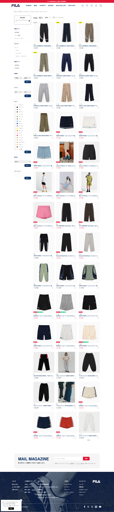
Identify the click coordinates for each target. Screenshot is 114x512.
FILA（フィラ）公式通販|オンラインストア (15, 5)
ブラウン (21, 112)
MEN (35, 5)
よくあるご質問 (16, 487)
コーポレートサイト (69, 492)
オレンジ (21, 130)
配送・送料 (27, 489)
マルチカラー (22, 142)
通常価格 (17, 32)
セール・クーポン (19, 38)
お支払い (27, 487)
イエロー (21, 128)
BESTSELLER (61, 5)
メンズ (17, 50)
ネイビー (21, 123)
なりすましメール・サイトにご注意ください (48, 497)
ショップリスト (68, 484)
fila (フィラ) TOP (18, 11)
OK (11, 508)
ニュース (81, 484)
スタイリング (82, 492)
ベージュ (21, 114)
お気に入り (87, 5)
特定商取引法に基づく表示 (44, 495)
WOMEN (28, 5)
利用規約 (71, 463)
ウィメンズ (18, 53)
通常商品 (17, 65)
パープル (21, 126)
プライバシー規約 (79, 463)
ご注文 (26, 484)
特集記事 (81, 487)
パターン (21, 144)
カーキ (20, 119)
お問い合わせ (15, 489)
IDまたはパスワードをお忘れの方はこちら (48, 487)
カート (100, 5)
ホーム (16, 47)
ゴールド (21, 137)
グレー (20, 109)
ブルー (20, 121)
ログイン (96, 5)
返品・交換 (27, 492)
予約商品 (17, 68)
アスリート (67, 489)
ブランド (81, 495)
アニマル (21, 147)
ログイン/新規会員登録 (43, 484)
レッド (20, 135)
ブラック (21, 107)
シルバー (21, 140)
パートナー (67, 487)
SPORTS (43, 5)
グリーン (21, 116)
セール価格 (17, 35)
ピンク (20, 133)
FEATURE (71, 5)
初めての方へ (15, 484)
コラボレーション (83, 489)
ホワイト (21, 105)
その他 (20, 149)
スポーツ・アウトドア (21, 56)
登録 (86, 458)
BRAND (50, 5)
